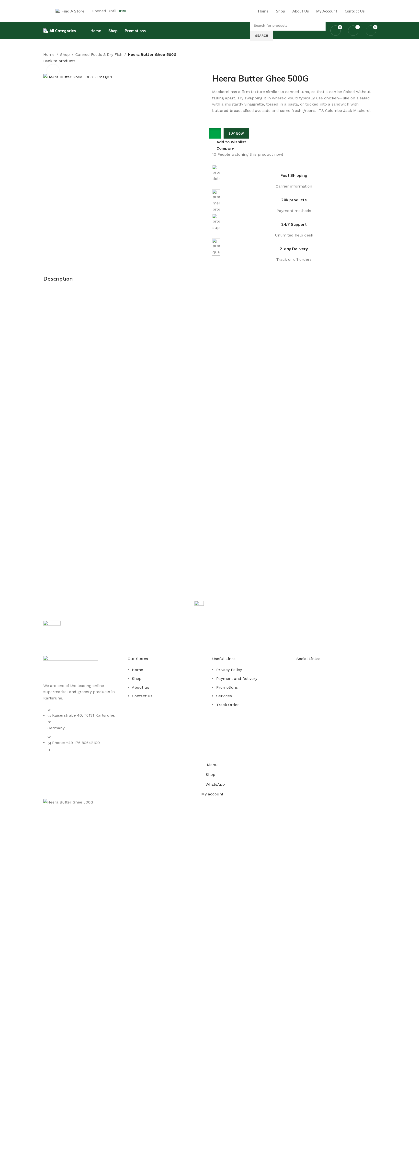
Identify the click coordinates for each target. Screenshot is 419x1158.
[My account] (374, 11)
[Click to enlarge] (53, 70)
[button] (216, 133)
